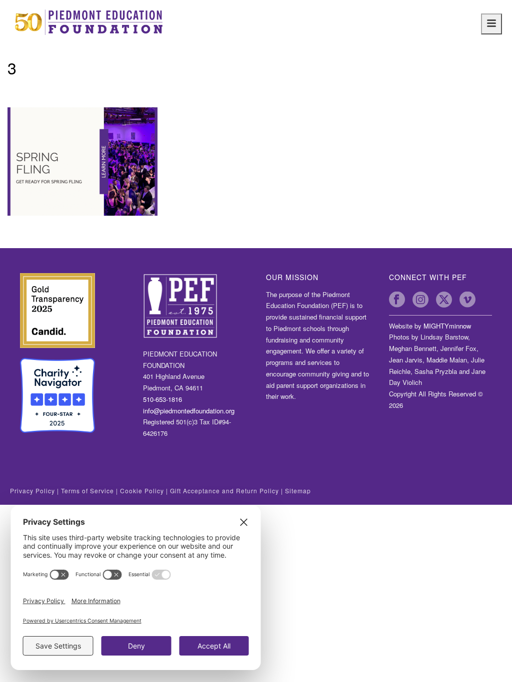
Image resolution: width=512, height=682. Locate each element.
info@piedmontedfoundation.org (188, 410)
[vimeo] (468, 300)
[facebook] (397, 300)
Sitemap (298, 490)
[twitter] (444, 300)
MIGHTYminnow (447, 326)
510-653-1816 (162, 399)
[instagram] (420, 300)
